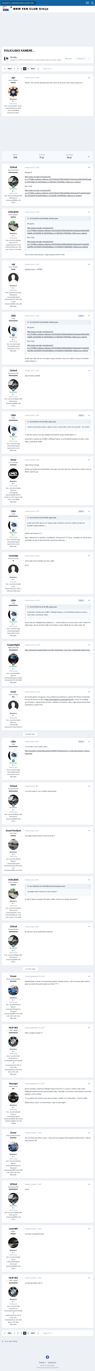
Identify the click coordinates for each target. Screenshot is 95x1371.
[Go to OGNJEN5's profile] (13, 226)
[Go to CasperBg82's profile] (13, 659)
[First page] (4, 68)
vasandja (13, 555)
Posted (32, 78)
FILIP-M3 (13, 1027)
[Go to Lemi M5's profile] (13, 1243)
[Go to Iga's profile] (13, 91)
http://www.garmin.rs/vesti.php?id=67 (59, 699)
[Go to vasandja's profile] (13, 570)
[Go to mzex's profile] (13, 706)
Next (33, 69)
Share (69, 59)
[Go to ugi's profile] (13, 278)
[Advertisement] (29, 30)
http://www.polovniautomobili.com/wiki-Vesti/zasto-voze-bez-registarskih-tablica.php (57, 650)
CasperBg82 (13, 645)
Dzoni (13, 976)
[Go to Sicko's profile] (13, 473)
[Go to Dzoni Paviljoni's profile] (13, 844)
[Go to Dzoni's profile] (13, 990)
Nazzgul (13, 1083)
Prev (10, 69)
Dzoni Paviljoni (13, 830)
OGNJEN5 (13, 212)
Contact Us (52, 1363)
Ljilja (15, 57)
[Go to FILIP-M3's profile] (13, 1041)
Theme (42, 1363)
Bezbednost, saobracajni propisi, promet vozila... (43, 60)
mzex (13, 692)
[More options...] (89, 77)
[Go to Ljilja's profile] (6, 58)
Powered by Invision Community (47, 1367)
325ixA (13, 167)
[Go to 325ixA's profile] (13, 181)
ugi (13, 264)
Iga (13, 77)
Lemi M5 (13, 1228)
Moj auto (13, 306)
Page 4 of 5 (47, 69)
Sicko (13, 460)
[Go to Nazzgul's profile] (13, 1097)
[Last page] (38, 68)
